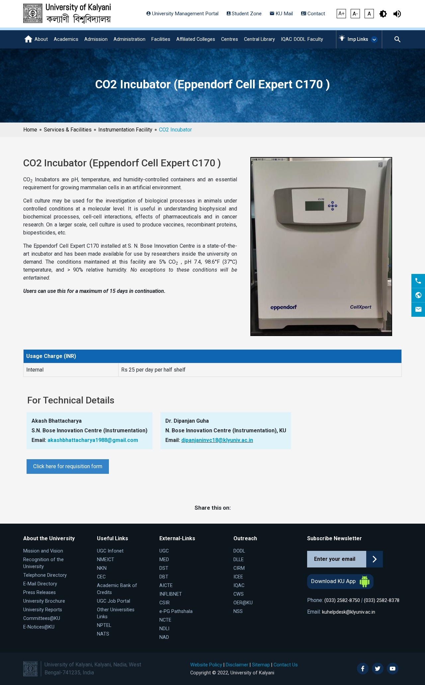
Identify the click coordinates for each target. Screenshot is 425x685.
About (41, 39)
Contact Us (286, 665)
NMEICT (105, 559)
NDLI (164, 629)
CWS (238, 594)
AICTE (166, 585)
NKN (102, 568)
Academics (66, 39)
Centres (229, 39)
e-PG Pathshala (176, 611)
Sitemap (261, 665)
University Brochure (44, 601)
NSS (238, 611)
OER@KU (243, 603)
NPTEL (104, 625)
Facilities (160, 39)
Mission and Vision (43, 551)
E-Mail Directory (40, 584)
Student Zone (246, 14)
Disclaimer (237, 665)
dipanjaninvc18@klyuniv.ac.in (217, 440)
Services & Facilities (68, 130)
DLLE (238, 559)
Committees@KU (41, 618)
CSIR (164, 603)
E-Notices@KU (38, 627)
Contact (315, 14)
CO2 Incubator (175, 130)
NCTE (165, 620)
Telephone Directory (45, 575)
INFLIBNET (170, 594)
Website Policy (206, 665)
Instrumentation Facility (125, 130)
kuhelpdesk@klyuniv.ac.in (348, 612)
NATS (103, 634)
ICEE (238, 577)
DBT (163, 577)
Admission (96, 39)
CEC (101, 577)
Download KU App (334, 581)
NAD (164, 637)
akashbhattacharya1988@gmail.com (92, 440)
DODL (299, 39)
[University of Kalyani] (67, 14)
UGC (164, 551)
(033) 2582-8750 (342, 600)
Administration (129, 39)
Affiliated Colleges (195, 39)
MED (164, 559)
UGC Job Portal (113, 601)
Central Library (259, 39)
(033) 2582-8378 (381, 600)
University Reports (42, 610)
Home (30, 130)
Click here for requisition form (67, 466)
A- (355, 14)
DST (163, 568)
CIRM (239, 568)
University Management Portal (184, 14)
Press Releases (39, 592)
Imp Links (358, 39)
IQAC (286, 39)
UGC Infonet (110, 551)
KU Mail (283, 14)
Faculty (315, 39)
